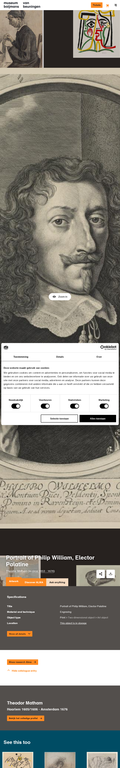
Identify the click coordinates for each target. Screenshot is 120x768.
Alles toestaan (97, 418)
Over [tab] (99, 356)
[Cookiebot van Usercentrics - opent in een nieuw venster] (102, 347)
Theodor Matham (16, 571)
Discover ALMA (34, 582)
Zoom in (62, 297)
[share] (100, 574)
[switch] (45, 405)
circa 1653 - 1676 (43, 571)
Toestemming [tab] (20, 356)
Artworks (16, 17)
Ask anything (57, 582)
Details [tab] (60, 356)
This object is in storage (73, 623)
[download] (110, 574)
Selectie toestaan (59, 418)
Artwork (13, 581)
